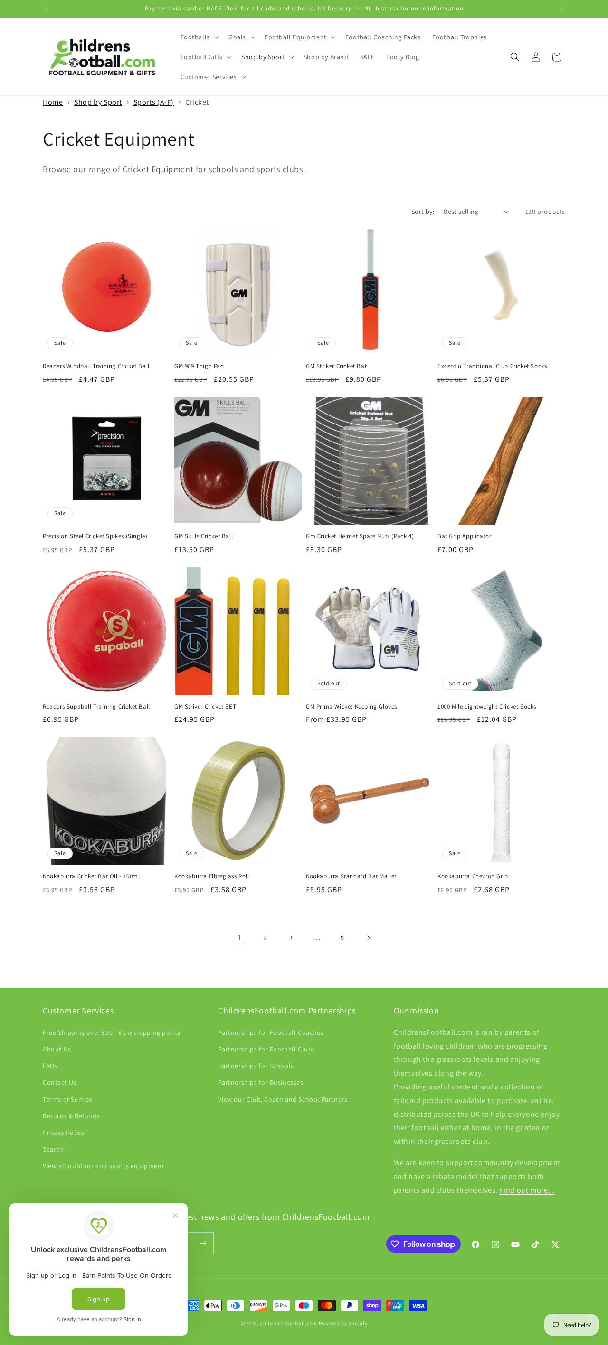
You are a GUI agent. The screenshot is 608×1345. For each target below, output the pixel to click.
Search (53, 1149)
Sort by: (422, 211)
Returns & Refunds (71, 1116)
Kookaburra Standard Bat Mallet (351, 876)
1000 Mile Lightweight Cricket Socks (486, 706)
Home (53, 102)
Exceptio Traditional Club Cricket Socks (492, 366)
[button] (199, 37)
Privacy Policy (63, 1132)
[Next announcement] (561, 9)
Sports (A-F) (153, 102)
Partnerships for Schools (256, 1065)
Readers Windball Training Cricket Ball (96, 366)
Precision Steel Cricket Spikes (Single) (95, 536)
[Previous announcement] (46, 9)
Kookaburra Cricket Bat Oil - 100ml (91, 876)
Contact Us (59, 1082)
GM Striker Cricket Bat (336, 366)
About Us (57, 1049)
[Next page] (368, 937)
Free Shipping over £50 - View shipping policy (111, 1032)
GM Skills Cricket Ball (203, 536)
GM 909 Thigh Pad (199, 366)
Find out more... (527, 1190)
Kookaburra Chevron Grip (472, 876)
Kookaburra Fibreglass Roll (211, 876)
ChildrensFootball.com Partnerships (286, 1010)
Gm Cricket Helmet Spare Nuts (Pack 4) (360, 536)
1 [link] (240, 937)
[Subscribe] (202, 1243)
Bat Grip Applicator (464, 536)
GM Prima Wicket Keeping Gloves (351, 706)
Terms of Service (68, 1099)
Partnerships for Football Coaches (270, 1032)
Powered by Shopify (343, 1323)
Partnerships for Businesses (260, 1082)
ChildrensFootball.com (288, 1323)
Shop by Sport (98, 102)
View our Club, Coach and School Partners (282, 1099)
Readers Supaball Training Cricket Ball (96, 706)
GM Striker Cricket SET (205, 706)
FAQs (50, 1065)
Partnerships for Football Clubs (266, 1049)
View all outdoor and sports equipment (103, 1165)
